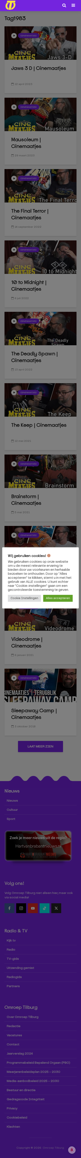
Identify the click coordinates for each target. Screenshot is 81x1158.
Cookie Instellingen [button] (24, 598)
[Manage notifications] (71, 1150)
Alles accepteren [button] (58, 598)
